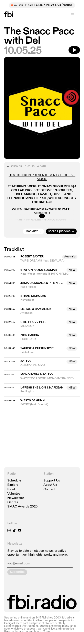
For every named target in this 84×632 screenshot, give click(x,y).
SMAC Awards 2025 (22, 506)
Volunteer (14, 493)
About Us (50, 485)
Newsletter (15, 498)
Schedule (14, 480)
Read (11, 489)
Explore (13, 485)
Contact (49, 489)
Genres (12, 502)
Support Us (51, 480)
